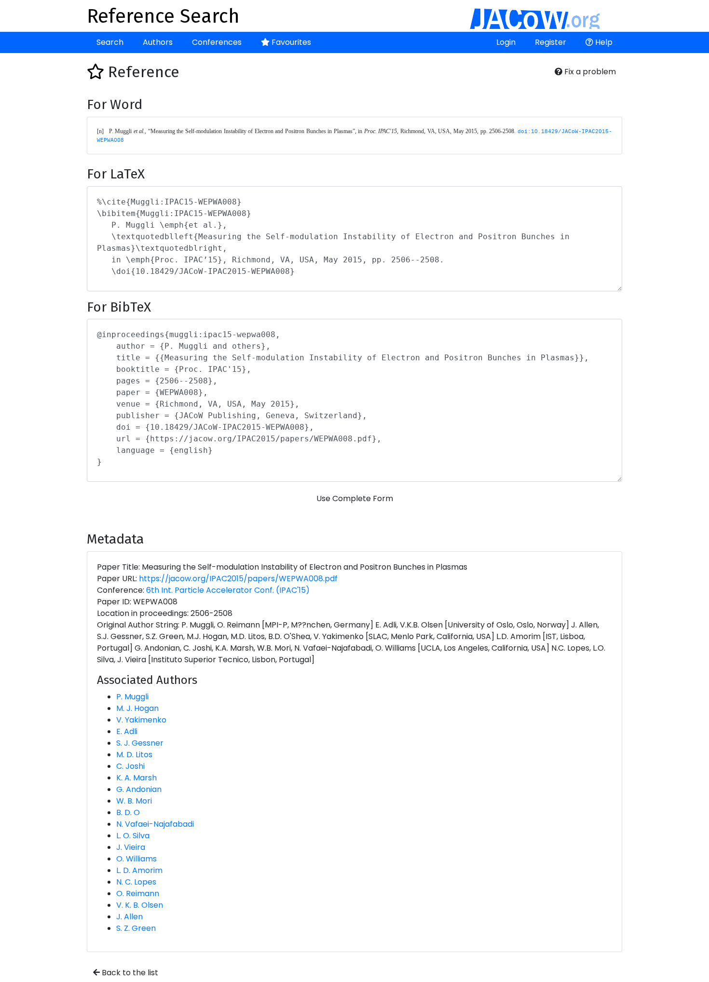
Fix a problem (589, 71)
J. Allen (129, 916)
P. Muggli (132, 696)
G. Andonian (139, 789)
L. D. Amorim (139, 870)
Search (109, 42)
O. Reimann (137, 893)
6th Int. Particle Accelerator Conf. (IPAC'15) (228, 590)
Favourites (290, 42)
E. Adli (126, 731)
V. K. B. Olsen (139, 905)
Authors (158, 42)
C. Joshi (130, 766)
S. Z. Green (136, 928)
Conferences (217, 42)
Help (603, 42)
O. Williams (136, 858)
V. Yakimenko (141, 719)
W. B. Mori (134, 800)
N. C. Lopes (136, 881)
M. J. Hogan (137, 708)
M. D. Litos (134, 754)
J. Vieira (130, 847)
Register (550, 42)
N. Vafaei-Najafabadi (155, 824)
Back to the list (129, 972)
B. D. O (128, 812)
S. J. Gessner (140, 743)
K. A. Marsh (136, 777)
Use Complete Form (354, 498)
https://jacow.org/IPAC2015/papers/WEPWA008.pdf (238, 578)
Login (506, 42)
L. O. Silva (133, 835)
